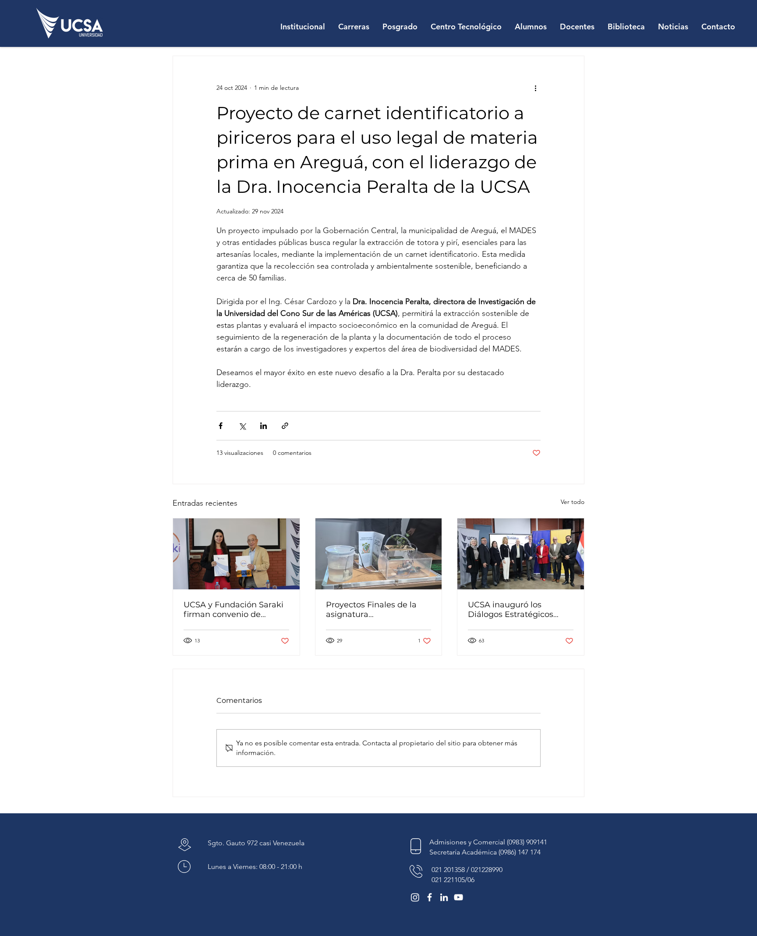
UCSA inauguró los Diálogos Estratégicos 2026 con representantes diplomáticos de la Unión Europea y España (517, 609)
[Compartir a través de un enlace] (285, 426)
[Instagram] (415, 897)
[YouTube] (458, 897)
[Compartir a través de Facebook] (220, 426)
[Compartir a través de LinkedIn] (263, 426)
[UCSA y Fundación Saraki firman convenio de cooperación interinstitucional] (236, 553)
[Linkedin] (444, 897)
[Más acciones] (535, 87)
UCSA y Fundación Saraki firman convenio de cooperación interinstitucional (233, 609)
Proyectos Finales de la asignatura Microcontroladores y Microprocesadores (371, 609)
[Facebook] (429, 897)
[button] (303, 27)
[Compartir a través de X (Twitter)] (242, 426)
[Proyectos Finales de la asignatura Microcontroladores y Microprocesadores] (378, 553)
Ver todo (572, 502)
